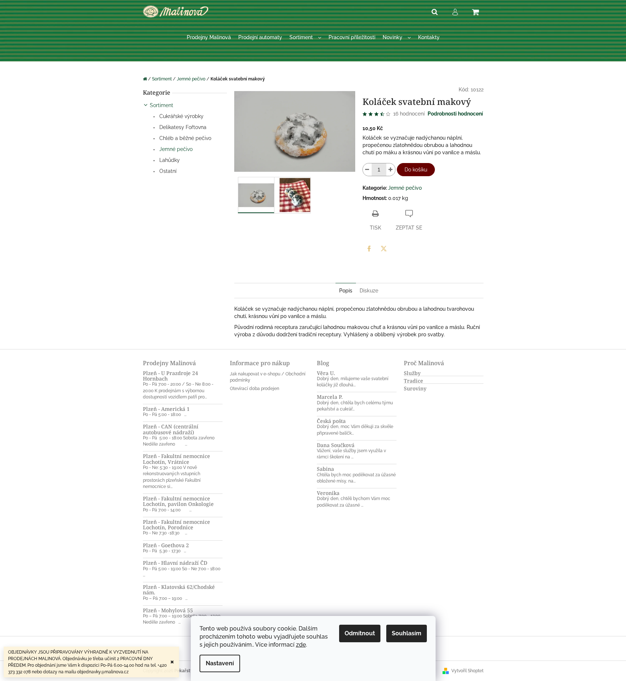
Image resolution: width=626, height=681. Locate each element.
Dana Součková (335, 445)
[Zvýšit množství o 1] (390, 169)
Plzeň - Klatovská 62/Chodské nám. (179, 589)
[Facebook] (369, 248)
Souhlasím (406, 633)
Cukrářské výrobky (181, 116)
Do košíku (416, 170)
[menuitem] (209, 37)
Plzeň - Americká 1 (166, 409)
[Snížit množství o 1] (367, 169)
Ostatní (167, 171)
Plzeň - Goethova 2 (166, 545)
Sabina (325, 469)
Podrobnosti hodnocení (455, 114)
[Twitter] (383, 248)
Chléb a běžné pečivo (184, 138)
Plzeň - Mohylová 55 (168, 610)
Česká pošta (331, 421)
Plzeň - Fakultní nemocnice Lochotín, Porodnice (176, 524)
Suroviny (415, 388)
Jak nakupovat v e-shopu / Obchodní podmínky (268, 377)
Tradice (413, 380)
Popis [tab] (345, 291)
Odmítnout (360, 633)
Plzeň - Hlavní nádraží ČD (175, 562)
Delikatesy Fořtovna (182, 127)
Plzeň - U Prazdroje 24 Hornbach (170, 376)
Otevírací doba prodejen (254, 388)
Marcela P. (330, 397)
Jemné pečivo (175, 149)
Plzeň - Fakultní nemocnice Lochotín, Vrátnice (176, 459)
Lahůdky (169, 160)
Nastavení (220, 663)
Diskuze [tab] (369, 291)
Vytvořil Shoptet (467, 670)
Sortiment (161, 105)
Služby (412, 373)
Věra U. (326, 373)
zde (301, 644)
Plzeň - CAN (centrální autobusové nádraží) (170, 429)
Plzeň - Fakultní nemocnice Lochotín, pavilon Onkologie (178, 501)
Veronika (328, 493)
